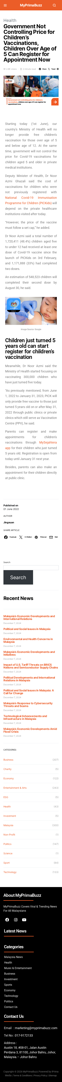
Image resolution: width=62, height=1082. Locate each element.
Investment (9, 815)
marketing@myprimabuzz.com (36, 1028)
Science (7, 853)
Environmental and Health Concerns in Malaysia (28, 640)
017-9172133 (24, 1035)
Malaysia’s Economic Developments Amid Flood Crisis (30, 730)
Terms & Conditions (22, 1075)
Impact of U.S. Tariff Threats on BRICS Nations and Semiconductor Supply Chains (30, 666)
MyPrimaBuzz (31, 5)
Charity (7, 769)
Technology (10, 872)
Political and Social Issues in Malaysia (26, 629)
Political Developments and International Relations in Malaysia (29, 679)
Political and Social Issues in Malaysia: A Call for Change (28, 692)
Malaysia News (13, 957)
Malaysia (8, 825)
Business (8, 759)
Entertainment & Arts (15, 787)
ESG (5, 797)
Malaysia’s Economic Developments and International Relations (29, 617)
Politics (7, 843)
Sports (8, 984)
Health (9, 20)
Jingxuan (8, 522)
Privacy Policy (40, 1075)
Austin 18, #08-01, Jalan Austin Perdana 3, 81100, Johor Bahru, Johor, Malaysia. (30, 1052)
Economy (8, 778)
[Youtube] (24, 920)
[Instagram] (15, 920)
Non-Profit (9, 834)
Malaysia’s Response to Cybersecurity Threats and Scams (28, 704)
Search (6, 562)
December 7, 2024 (12, 623)
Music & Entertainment (18, 968)
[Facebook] (7, 920)
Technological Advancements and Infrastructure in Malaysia (25, 717)
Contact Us (10, 1007)
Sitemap (53, 1075)
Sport (6, 862)
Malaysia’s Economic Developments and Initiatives (29, 653)
